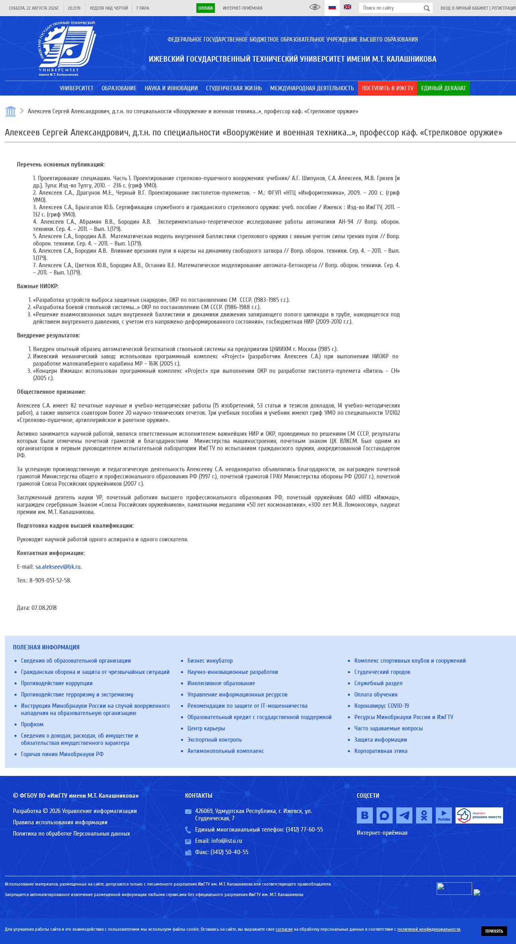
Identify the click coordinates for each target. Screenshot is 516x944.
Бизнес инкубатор (210, 660)
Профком (32, 724)
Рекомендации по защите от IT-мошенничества (247, 705)
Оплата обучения (375, 694)
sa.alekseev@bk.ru (58, 566)
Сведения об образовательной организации (76, 660)
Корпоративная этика (381, 751)
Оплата (205, 8)
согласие (284, 929)
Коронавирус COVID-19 (381, 705)
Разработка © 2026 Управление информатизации (75, 811)
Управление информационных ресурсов (237, 694)
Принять (494, 931)
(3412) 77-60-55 (304, 829)
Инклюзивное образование (221, 683)
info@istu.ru (226, 840)
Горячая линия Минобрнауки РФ (62, 754)
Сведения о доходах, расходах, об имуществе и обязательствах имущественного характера (79, 739)
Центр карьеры (206, 728)
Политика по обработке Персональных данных (71, 833)
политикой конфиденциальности (428, 929)
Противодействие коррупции (57, 683)
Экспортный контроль (214, 739)
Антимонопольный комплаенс (225, 751)
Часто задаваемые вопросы (388, 728)
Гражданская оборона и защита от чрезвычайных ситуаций (95, 672)
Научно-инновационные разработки (232, 672)
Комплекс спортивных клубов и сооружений (410, 660)
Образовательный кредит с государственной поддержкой (259, 717)
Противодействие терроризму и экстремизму (77, 694)
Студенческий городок (382, 672)
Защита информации (380, 739)
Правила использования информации (60, 822)
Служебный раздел (378, 683)
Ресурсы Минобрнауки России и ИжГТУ (403, 717)
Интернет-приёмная (242, 8)
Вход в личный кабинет (464, 8)
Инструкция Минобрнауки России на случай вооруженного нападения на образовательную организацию (95, 709)
